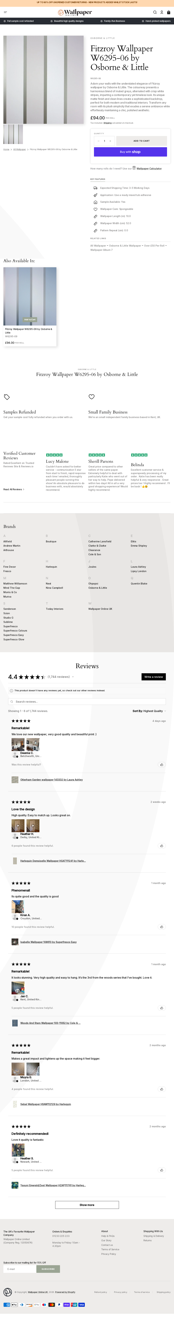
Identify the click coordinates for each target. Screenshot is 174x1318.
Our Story (106, 1240)
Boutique (51, 541)
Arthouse (8, 550)
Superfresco (10, 626)
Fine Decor (9, 566)
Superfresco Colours (15, 630)
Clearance (94, 550)
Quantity (99, 133)
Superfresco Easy (13, 635)
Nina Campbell (54, 587)
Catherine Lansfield (99, 541)
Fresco (7, 571)
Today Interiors (54, 608)
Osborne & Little (97, 587)
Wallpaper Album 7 (101, 249)
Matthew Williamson (15, 583)
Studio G (8, 617)
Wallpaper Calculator (149, 168)
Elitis (133, 541)
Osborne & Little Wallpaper (125, 245)
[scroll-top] (167, 1311)
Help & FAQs (108, 1235)
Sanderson (9, 608)
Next (48, 583)
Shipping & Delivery (153, 1235)
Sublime (8, 621)
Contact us (107, 1244)
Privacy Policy (108, 1253)
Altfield (7, 541)
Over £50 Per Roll (154, 245)
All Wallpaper (19, 149)
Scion (6, 613)
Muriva (7, 596)
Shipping (107, 123)
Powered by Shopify (65, 1292)
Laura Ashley (138, 566)
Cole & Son (94, 554)
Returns (147, 1240)
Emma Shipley (139, 545)
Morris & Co (10, 592)
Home (6, 149)
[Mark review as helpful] (162, 764)
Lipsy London (138, 571)
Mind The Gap (11, 587)
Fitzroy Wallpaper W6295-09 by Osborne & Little (28, 331)
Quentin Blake (139, 583)
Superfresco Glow (13, 639)
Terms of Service (110, 1249)
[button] (5, 12)
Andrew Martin (11, 545)
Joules (92, 566)
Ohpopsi (93, 583)
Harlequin (51, 566)
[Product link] (29, 307)
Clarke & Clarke (97, 545)
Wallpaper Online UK (100, 608)
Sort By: (138, 711)
